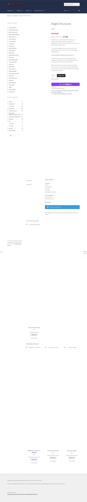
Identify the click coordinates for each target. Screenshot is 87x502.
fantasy (55, 93)
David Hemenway (12, 41)
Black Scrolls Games (13, 32)
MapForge (19, 10)
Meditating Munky (13, 71)
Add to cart (61, 75)
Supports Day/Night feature (15, 116)
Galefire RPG (11, 52)
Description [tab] (29, 180)
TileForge (27, 10)
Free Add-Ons (15, 15)
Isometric (11, 128)
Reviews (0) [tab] (28, 184)
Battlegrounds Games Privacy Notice (15, 494)
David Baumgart (12, 39)
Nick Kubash (11, 75)
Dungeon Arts (12, 46)
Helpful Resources (38, 10)
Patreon (20, 15)
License (10, 101)
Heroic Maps (11, 57)
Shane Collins (12, 85)
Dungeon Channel (12, 48)
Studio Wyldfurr (12, 89)
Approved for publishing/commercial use (65, 90)
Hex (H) (11, 123)
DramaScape (11, 43)
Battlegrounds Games (60, 88)
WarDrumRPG (12, 91)
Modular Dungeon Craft (14, 73)
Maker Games (12, 66)
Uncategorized (12, 130)
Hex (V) (11, 126)
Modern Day (64, 93)
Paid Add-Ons (12, 108)
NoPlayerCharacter (13, 78)
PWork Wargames (12, 82)
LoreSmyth (11, 64)
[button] (54, 79)
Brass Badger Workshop (14, 34)
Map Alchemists (12, 68)
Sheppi (10, 87)
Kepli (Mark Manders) (13, 59)
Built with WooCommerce (31, 494)
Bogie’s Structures (57, 37)
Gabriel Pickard (12, 50)
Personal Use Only (13, 110)
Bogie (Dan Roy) (36, 332)
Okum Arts (11, 80)
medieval (59, 93)
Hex (9, 121)
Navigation (10, 10)
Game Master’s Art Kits (14, 55)
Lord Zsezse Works (13, 62)
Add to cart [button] (34, 334)
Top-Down (59, 92)
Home (10, 15)
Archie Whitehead (12, 27)
